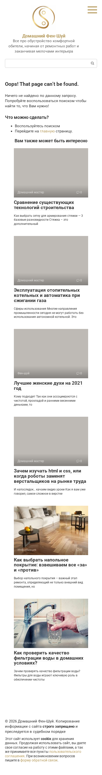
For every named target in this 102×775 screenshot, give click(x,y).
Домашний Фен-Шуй (43, 35)
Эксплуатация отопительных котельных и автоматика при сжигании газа (47, 295)
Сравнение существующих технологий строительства (44, 204)
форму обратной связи (38, 760)
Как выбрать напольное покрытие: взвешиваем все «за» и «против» (50, 565)
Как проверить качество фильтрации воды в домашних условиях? (48, 658)
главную (47, 131)
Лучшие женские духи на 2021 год (48, 385)
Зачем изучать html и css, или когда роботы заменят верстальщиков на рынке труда (50, 476)
